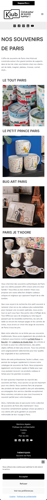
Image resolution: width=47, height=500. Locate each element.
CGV (23, 433)
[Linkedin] (28, 25)
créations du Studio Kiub (22, 342)
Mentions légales (23, 424)
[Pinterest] (23, 25)
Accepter (23, 476)
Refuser (23, 483)
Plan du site (23, 436)
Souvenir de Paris (23, 456)
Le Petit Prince (34, 339)
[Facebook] (19, 25)
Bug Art (4, 342)
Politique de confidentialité (26, 496)
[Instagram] (14, 25)
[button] (43, 462)
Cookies (13, 496)
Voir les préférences (23, 491)
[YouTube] (32, 25)
